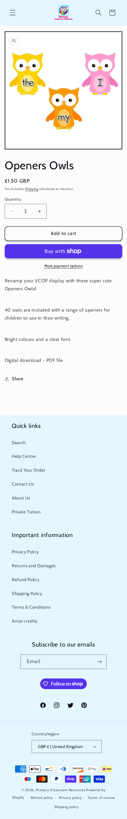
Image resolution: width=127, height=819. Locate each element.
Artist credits (25, 621)
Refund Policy (25, 579)
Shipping (31, 189)
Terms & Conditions (31, 607)
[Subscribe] (99, 661)
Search (19, 442)
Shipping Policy (27, 593)
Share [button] (18, 378)
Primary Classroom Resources (60, 790)
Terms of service (101, 798)
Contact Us (23, 484)
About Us (21, 498)
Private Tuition (26, 512)
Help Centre (24, 456)
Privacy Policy (25, 551)
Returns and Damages (34, 565)
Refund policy (42, 798)
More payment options (63, 266)
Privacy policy (70, 798)
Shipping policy (66, 807)
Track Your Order (28, 470)
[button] (12, 13)
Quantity (13, 199)
